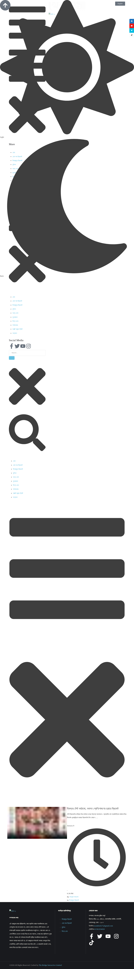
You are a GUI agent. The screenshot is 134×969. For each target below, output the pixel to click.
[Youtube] (22, 346)
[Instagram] (28, 346)
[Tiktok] (91, 942)
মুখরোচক (14, 317)
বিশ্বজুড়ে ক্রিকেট (17, 305)
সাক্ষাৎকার (15, 325)
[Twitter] (17, 346)
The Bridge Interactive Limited (50, 965)
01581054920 (99, 929)
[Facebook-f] (11, 346)
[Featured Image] (37, 838)
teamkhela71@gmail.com (103, 926)
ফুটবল (14, 309)
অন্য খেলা (15, 313)
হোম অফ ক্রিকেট (67, 923)
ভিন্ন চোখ (15, 321)
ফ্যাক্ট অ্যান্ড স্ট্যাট (17, 329)
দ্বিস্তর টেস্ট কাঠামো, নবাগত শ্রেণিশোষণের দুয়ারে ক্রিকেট (93, 808)
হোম (13, 297)
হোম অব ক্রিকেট (17, 301)
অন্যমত (14, 333)
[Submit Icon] (12, 358)
